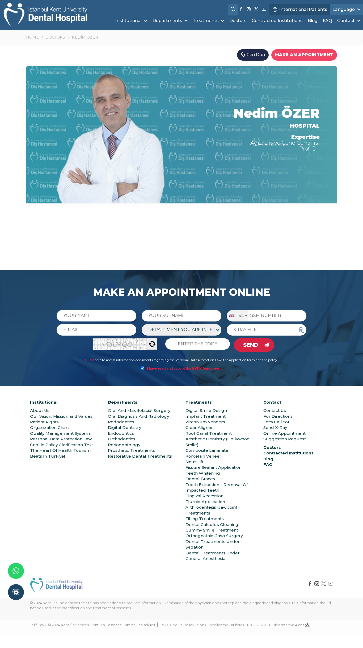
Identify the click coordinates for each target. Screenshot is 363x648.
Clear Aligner (199, 427)
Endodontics (121, 433)
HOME (32, 37)
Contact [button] (346, 20)
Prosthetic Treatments (131, 450)
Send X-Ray (275, 427)
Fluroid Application (205, 501)
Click (89, 360)
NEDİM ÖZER (85, 37)
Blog (313, 20)
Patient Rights (44, 421)
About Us (39, 410)
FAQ (327, 20)
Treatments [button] (206, 20)
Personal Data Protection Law (61, 438)
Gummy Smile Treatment (211, 530)
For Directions (278, 416)
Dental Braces (200, 478)
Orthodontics (121, 438)
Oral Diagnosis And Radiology (138, 416)
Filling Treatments (204, 518)
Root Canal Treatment (208, 433)
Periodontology (124, 444)
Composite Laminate (206, 450)
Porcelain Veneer (203, 456)
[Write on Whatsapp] (16, 571)
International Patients (303, 9)
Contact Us (274, 410)
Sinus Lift (194, 461)
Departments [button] (168, 20)
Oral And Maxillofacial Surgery (139, 410)
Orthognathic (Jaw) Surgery (214, 535)
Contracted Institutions (277, 20)
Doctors (237, 20)
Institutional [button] (129, 20)
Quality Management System (60, 433)
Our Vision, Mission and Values (61, 416)
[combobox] (237, 315)
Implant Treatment (205, 416)
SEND (250, 345)
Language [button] (344, 9)
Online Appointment (284, 433)
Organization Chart (49, 427)
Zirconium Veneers (205, 421)
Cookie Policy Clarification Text (61, 444)
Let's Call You (277, 421)
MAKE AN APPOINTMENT (304, 54)
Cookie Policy (182, 625)
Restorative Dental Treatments (140, 456)
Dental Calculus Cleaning (211, 524)
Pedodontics (121, 421)
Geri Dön (255, 54)
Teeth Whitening (202, 473)
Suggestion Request (284, 438)
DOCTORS (55, 37)
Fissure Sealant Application (213, 467)
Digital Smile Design (206, 410)
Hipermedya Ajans (288, 625)
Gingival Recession (204, 495)
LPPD (163, 625)
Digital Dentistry (124, 427)
